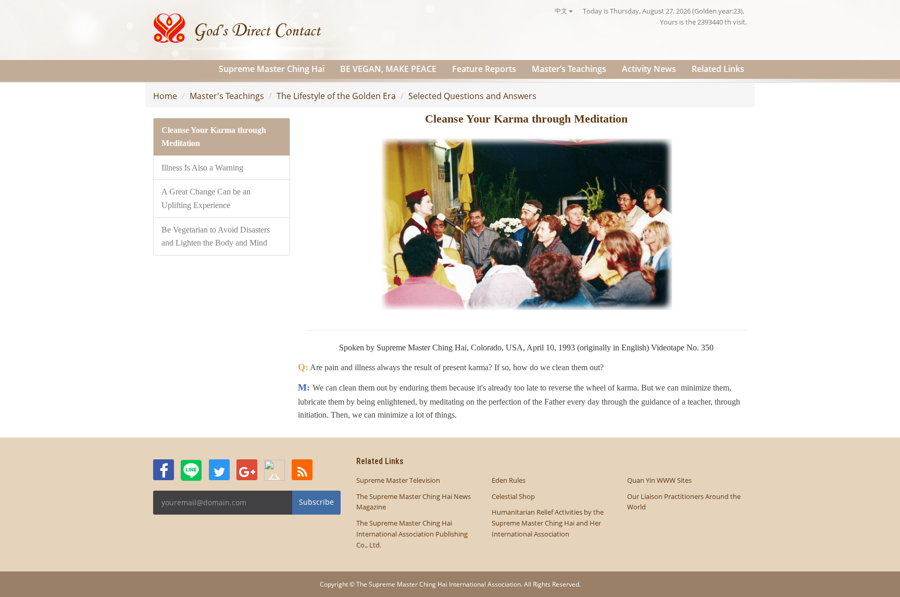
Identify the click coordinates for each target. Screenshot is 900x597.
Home (165, 96)
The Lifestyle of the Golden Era (336, 96)
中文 (562, 10)
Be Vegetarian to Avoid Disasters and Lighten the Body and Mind (215, 236)
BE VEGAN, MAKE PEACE (388, 69)
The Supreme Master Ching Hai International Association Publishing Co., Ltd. (412, 534)
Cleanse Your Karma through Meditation (213, 137)
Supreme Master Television (398, 480)
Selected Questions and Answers (472, 96)
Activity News (649, 69)
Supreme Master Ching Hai (271, 69)
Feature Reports (484, 69)
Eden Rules (509, 480)
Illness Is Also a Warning (202, 167)
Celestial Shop (513, 496)
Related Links (718, 69)
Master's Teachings (227, 96)
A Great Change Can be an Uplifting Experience (206, 198)
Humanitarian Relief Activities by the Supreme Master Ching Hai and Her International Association (548, 523)
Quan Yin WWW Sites (659, 480)
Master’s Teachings (569, 69)
